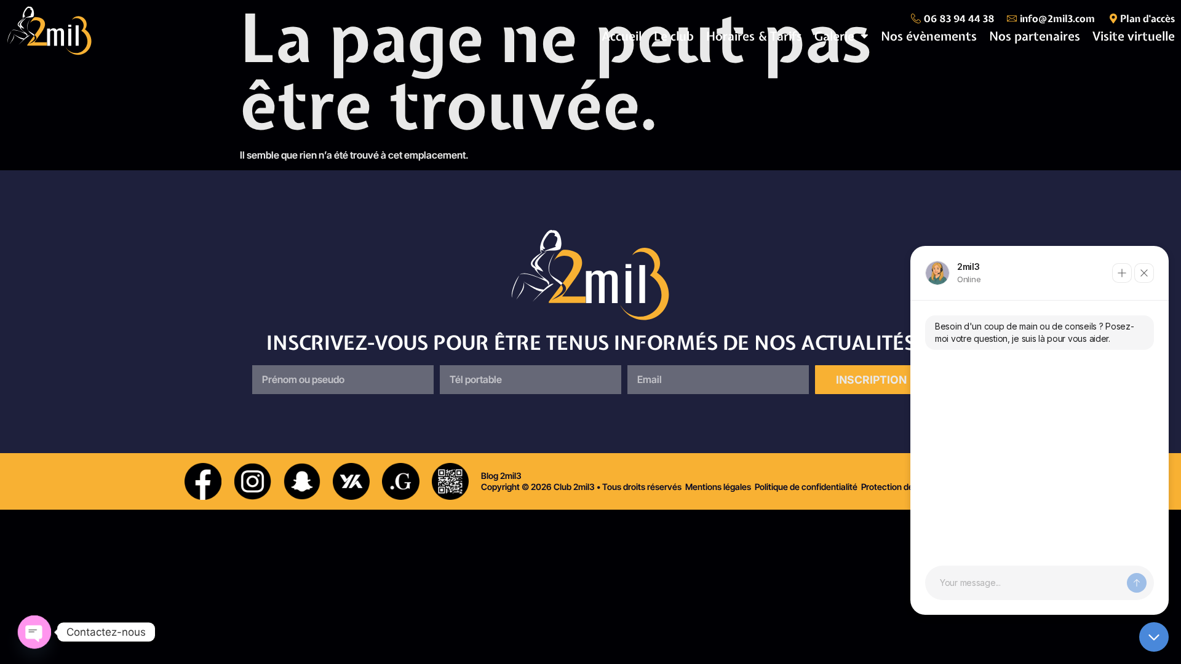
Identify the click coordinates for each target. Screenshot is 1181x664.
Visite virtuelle (1133, 36)
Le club (674, 36)
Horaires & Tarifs (754, 36)
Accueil (622, 36)
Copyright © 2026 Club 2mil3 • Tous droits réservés (581, 486)
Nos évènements (929, 36)
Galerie (834, 36)
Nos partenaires (1034, 36)
